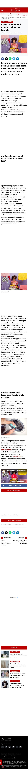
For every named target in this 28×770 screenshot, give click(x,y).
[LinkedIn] (17, 58)
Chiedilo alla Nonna (9, 17)
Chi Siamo (3, 754)
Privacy (1, 762)
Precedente (7, 537)
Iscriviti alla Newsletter (14, 490)
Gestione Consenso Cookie (8, 758)
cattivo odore (6, 450)
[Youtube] (20, 747)
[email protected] (4, 762)
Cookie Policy (12, 756)
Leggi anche (14, 647)
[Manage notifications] (3, 767)
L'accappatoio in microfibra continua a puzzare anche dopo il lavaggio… (17, 675)
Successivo (21, 537)
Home (2, 17)
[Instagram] (9, 747)
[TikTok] (17, 747)
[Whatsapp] (10, 58)
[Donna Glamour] (15, 10)
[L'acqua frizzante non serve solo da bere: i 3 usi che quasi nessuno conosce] (5, 664)
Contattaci (11, 754)
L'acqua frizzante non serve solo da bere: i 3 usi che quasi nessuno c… (18, 665)
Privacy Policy (4, 756)
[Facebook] (2, 58)
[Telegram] (13, 58)
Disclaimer (17, 754)
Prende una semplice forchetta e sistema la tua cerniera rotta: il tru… (17, 685)
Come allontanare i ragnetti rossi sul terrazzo (6, 543)
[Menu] (2, 10)
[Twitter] (6, 58)
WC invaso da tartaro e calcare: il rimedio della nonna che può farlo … (18, 656)
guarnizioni (17, 456)
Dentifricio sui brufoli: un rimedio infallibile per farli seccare (20, 542)
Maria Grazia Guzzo (6, 33)
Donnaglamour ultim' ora (14, 521)
